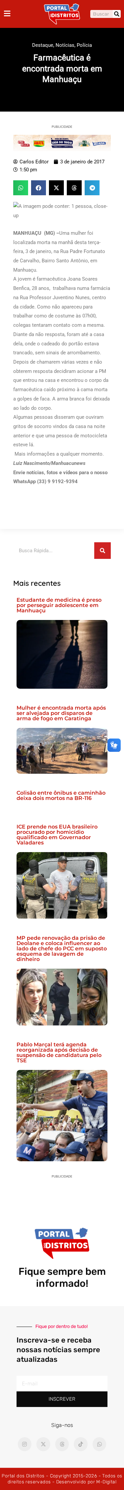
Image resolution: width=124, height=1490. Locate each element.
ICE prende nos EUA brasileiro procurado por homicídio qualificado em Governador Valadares (57, 835)
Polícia (84, 45)
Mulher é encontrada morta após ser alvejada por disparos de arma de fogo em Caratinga (61, 713)
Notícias (65, 45)
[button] (20, 187)
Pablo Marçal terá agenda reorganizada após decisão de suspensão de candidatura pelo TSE (59, 1052)
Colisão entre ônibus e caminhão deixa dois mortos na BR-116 (61, 795)
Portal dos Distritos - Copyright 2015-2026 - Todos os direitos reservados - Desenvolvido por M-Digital (62, 1479)
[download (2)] (62, 142)
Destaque (42, 45)
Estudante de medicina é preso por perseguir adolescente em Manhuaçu (59, 605)
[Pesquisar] (117, 14)
